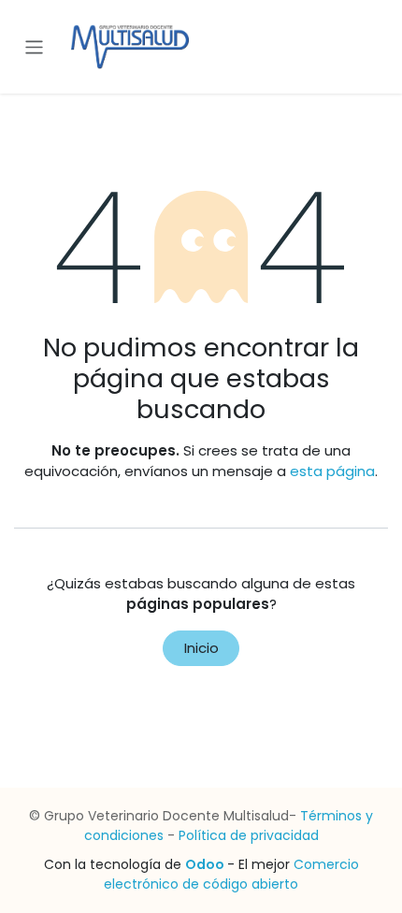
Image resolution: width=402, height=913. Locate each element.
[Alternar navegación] (34, 46)
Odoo (206, 864)
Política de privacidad (249, 835)
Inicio (201, 648)
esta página (332, 471)
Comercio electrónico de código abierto (231, 874)
